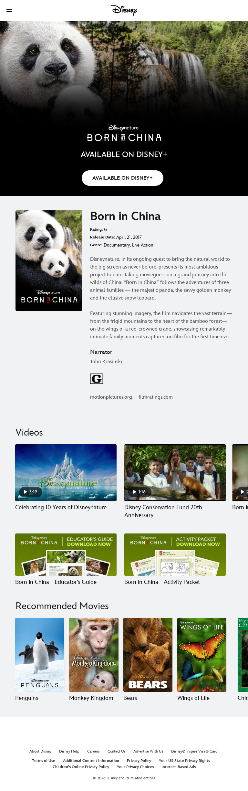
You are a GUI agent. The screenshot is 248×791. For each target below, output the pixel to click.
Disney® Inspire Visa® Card (194, 751)
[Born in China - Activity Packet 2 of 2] (175, 554)
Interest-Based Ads (178, 767)
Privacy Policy (139, 760)
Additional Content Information (91, 760)
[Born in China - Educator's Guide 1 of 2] (66, 554)
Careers (93, 751)
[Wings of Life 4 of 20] (201, 654)
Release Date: (102, 237)
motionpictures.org (111, 397)
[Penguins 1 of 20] (39, 654)
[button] (9, 10)
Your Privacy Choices (135, 767)
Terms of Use (43, 760)
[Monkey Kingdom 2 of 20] (93, 654)
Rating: (96, 229)
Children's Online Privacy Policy (81, 767)
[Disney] (124, 10)
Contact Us (117, 751)
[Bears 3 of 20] (147, 654)
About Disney (40, 751)
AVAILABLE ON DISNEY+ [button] (122, 178)
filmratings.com (156, 397)
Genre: (96, 245)
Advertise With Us (148, 751)
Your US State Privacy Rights (184, 760)
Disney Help (69, 751)
